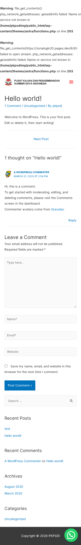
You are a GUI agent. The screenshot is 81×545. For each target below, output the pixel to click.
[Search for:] (40, 401)
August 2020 (13, 486)
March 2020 (13, 493)
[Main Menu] (71, 81)
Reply (72, 220)
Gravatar (57, 209)
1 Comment (12, 106)
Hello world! (12, 435)
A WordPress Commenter (31, 172)
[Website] (40, 352)
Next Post (41, 139)
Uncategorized (34, 106)
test (7, 428)
